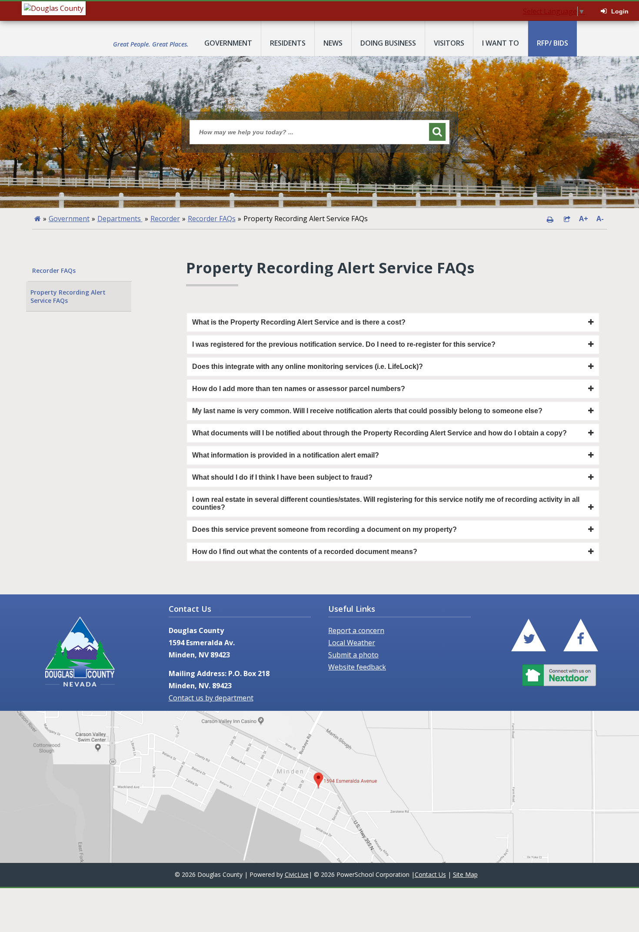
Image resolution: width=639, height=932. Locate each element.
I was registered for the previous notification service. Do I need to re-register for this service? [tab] (344, 344)
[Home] (37, 218)
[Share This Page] (567, 218)
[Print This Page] (550, 218)
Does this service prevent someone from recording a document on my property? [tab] (324, 529)
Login (620, 11)
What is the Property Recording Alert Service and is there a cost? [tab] (299, 322)
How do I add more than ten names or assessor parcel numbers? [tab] (298, 388)
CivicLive (297, 874)
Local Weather (351, 642)
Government (69, 218)
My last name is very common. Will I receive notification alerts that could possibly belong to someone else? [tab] (367, 411)
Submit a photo (353, 655)
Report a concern (356, 630)
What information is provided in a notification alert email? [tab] (285, 455)
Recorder (165, 218)
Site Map (465, 874)
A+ (583, 218)
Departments (120, 218)
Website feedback (357, 667)
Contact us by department (211, 698)
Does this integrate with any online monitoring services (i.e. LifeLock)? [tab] (307, 366)
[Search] (437, 132)
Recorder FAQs (212, 218)
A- (600, 218)
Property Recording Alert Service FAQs (68, 296)
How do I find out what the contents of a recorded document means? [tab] (304, 551)
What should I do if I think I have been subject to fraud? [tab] (282, 477)
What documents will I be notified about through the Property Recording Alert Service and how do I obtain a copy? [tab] (379, 433)
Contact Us (430, 874)
